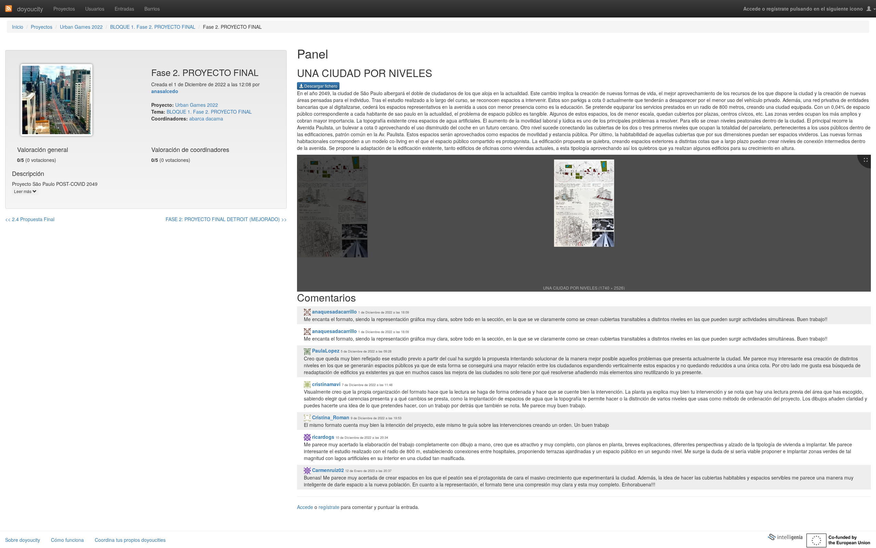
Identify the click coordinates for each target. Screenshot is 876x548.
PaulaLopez (325, 350)
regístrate (329, 507)
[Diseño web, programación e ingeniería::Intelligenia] (785, 536)
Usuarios (94, 8)
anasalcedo (164, 91)
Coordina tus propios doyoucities (130, 539)
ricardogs (322, 436)
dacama (214, 118)
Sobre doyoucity (22, 539)
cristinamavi (325, 384)
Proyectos (64, 8)
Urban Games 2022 (81, 26)
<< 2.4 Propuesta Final (29, 219)
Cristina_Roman (330, 417)
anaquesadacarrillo (334, 311)
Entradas (124, 8)
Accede (305, 507)
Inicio (17, 26)
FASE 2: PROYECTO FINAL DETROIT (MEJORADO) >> (226, 219)
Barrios (152, 8)
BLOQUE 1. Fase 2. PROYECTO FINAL (152, 26)
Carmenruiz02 (327, 470)
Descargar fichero (320, 86)
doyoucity (30, 8)
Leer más (23, 191)
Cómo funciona (67, 539)
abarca (196, 118)
